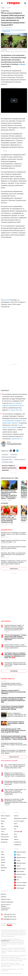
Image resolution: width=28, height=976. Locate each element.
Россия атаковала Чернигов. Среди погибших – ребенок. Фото (15, 723)
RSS (18, 879)
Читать (22, 467)
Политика (3, 818)
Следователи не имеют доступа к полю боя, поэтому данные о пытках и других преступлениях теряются (14, 562)
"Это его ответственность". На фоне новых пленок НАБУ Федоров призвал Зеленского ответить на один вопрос (15, 637)
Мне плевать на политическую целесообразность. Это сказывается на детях (13, 554)
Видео (15, 836)
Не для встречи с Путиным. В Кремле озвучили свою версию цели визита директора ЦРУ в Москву (12, 707)
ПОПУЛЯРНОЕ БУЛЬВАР (9, 760)
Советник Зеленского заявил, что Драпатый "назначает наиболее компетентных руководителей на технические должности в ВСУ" (14, 628)
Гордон (3, 7)
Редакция (3, 896)
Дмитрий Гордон (21, 852)
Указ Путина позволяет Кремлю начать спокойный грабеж (13, 547)
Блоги (15, 823)
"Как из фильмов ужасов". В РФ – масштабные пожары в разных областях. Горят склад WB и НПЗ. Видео (13, 730)
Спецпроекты (17, 844)
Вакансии (3, 894)
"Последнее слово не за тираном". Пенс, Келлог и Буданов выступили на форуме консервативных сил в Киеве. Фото (15, 655)
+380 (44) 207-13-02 (10, 916)
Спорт (2, 826)
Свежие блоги (6, 530)
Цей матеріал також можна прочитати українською (14, 30)
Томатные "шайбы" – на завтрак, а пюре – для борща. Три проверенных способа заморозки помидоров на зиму (8, 519)
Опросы (16, 839)
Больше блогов (14, 568)
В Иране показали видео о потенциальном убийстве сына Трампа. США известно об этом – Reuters (13, 751)
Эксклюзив (17, 831)
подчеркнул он (16, 439)
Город (2, 848)
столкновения (13, 454)
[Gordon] (13, 3)
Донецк (3, 859)
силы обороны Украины (7, 462)
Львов (2, 854)
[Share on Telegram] (17, 451)
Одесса (3, 857)
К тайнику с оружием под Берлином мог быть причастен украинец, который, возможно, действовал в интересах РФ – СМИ (13, 700)
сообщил (22, 64)
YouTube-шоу (17, 842)
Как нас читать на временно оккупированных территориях (5, 907)
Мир (2, 823)
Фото (15, 834)
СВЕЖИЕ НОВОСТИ (7, 678)
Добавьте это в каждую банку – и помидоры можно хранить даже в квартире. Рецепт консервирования (15, 774)
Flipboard (19, 877)
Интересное (4, 842)
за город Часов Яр (15, 410)
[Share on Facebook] (11, 451)
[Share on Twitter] (14, 451)
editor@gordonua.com (10, 919)
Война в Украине (5, 815)
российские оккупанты (19, 459)
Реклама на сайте (5, 899)
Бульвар (4, 503)
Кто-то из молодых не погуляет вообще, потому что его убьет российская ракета (13, 534)
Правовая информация (7, 902)
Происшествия (5, 836)
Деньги (3, 821)
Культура (3, 829)
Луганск (3, 870)
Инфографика (4, 839)
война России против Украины (9, 457)
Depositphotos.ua (5, 940)
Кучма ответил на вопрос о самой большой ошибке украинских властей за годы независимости (15, 646)
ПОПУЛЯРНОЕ (6, 621)
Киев (2, 852)
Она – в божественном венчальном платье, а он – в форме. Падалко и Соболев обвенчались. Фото (14, 766)
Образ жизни (4, 834)
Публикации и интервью (20, 818)
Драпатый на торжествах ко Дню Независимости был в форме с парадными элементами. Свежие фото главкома (15, 801)
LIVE (15, 829)
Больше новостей (14, 756)
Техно (2, 831)
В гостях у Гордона (19, 821)
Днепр (2, 865)
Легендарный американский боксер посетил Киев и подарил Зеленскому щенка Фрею (15, 664)
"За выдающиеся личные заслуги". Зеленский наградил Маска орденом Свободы (12, 684)
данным (6, 300)
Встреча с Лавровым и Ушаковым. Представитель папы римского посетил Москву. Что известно (13, 715)
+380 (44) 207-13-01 (10, 914)
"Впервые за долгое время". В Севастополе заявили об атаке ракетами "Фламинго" (13, 692)
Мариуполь (4, 867)
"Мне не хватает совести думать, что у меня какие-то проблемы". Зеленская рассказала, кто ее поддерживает (15, 792)
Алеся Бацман (20, 871)
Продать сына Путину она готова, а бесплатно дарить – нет (13, 541)
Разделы (16, 812)
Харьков (3, 862)
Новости (3, 812)
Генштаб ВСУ (5, 454)
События (8, 7)
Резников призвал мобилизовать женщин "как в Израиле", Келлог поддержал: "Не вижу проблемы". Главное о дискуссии (13, 737)
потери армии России (7, 459)
